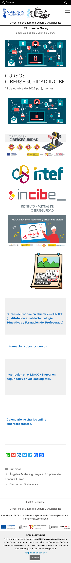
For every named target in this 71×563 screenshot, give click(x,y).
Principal (15, 469)
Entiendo (35, 557)
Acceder (10, 2)
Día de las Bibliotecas (23, 484)
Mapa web (63, 515)
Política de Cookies (47, 515)
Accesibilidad (41, 518)
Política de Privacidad (25, 515)
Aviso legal (6, 515)
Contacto (28, 518)
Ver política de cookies (36, 552)
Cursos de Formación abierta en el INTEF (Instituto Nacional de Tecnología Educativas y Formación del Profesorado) (35, 318)
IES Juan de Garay (35, 28)
